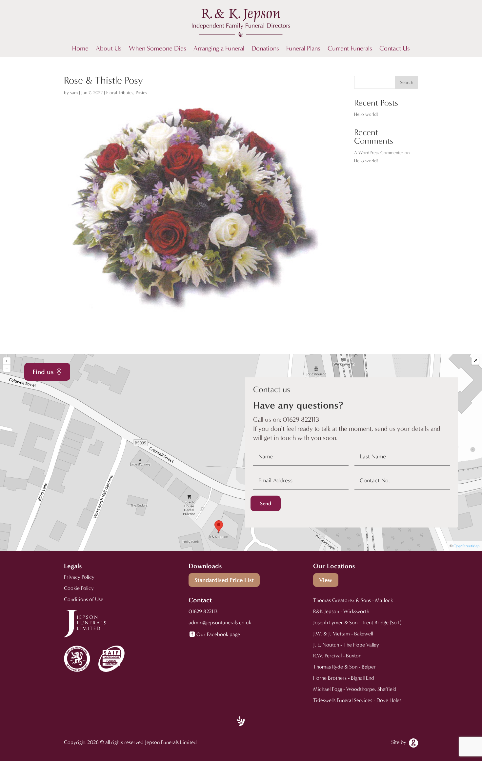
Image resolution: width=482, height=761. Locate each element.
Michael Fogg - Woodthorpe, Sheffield (354, 689)
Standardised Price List (224, 580)
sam (74, 92)
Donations (265, 49)
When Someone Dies (157, 49)
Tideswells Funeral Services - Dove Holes (357, 700)
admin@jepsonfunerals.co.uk (220, 622)
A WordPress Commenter (378, 152)
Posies (141, 92)
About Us (109, 49)
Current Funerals (350, 49)
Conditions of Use (83, 599)
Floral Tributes (119, 92)
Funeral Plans (303, 49)
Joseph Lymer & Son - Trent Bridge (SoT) (357, 622)
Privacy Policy (79, 577)
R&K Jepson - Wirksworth (341, 611)
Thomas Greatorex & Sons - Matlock (353, 600)
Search (406, 82)
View (325, 580)
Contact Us (394, 49)
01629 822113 (203, 611)
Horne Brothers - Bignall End (343, 678)
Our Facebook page (218, 634)
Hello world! (366, 114)
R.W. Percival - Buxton (337, 655)
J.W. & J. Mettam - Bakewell (343, 634)
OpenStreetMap (466, 546)
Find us (43, 372)
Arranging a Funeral (218, 49)
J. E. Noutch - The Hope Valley (346, 645)
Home (80, 49)
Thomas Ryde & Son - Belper (344, 667)
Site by (398, 742)
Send (265, 503)
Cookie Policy (79, 588)
